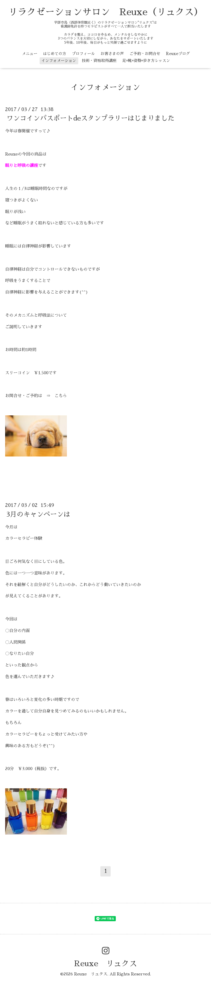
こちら (61, 396)
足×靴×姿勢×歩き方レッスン (146, 60)
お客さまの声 (112, 54)
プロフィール (83, 54)
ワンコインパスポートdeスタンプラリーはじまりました (90, 118)
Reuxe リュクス (105, 963)
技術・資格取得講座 (99, 60)
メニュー (29, 54)
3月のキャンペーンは (38, 514)
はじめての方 (54, 54)
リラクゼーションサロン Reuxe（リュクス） (105, 12)
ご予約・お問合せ (144, 54)
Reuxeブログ (178, 54)
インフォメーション (58, 60)
